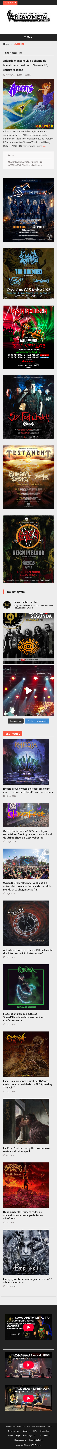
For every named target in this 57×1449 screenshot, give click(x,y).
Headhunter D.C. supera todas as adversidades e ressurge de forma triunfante (23, 1215)
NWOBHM (12, 165)
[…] (44, 145)
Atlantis (13, 161)
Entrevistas (44, 1431)
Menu (30, 37)
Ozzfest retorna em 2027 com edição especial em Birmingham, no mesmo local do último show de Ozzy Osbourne (27, 834)
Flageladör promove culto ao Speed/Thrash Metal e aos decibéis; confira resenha (24, 1017)
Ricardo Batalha (36, 1440)
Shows (10, 1435)
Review (38, 165)
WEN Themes (36, 1445)
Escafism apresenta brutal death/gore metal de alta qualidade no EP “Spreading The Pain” (27, 1084)
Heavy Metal (23, 161)
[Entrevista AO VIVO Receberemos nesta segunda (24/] (28, 638)
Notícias (26, 1431)
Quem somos (13, 1431)
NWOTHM (21, 165)
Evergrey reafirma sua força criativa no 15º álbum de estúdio (28, 1280)
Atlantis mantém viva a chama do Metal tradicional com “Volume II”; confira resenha (25, 65)
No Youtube (44, 1435)
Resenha (30, 165)
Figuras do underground (26, 1435)
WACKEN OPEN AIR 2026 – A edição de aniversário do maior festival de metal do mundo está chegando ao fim (27, 886)
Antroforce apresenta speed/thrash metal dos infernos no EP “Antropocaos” (28, 951)
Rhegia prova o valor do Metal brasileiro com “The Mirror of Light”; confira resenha (28, 790)
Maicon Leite (25, 74)
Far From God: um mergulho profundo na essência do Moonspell (26, 1149)
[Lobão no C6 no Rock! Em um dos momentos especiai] (28, 690)
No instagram (20, 1440)
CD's (12, 155)
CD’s (34, 1431)
